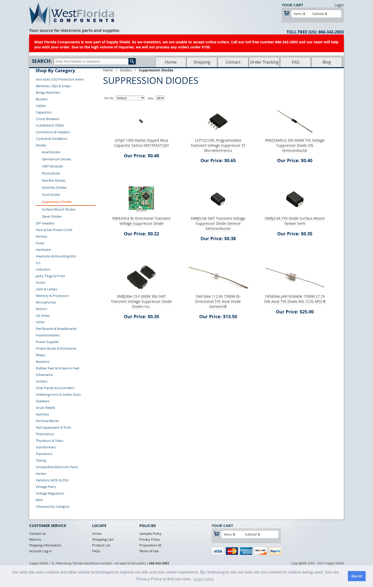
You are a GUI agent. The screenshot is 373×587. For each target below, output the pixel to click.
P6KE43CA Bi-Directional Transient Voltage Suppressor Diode (141, 221)
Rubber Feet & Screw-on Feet (57, 368)
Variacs (41, 473)
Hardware (43, 249)
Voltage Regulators (50, 493)
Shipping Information (45, 545)
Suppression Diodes (57, 201)
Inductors (43, 269)
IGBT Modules (52, 166)
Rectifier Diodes (53, 180)
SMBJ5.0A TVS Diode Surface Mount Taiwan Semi (295, 221)
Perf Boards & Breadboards (56, 328)
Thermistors (45, 434)
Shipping (202, 62)
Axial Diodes (51, 152)
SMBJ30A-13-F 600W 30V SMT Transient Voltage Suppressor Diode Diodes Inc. (141, 301)
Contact (233, 62)
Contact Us (37, 533)
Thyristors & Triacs (49, 440)
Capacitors (44, 112)
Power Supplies (47, 341)
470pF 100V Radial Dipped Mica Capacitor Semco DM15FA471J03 (141, 143)
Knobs (40, 282)
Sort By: (109, 98)
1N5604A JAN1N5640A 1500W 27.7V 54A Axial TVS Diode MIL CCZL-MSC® (295, 299)
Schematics (44, 374)
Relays (40, 355)
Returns (35, 539)
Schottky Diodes (54, 187)
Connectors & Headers (53, 132)
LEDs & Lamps (46, 289)
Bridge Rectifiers (48, 92)
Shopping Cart (103, 539)
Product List (101, 545)
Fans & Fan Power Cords (54, 230)
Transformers (46, 447)
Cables (41, 105)
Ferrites (41, 236)
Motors (41, 309)
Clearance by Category (53, 506)
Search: (42, 61)
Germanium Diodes (56, 159)
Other (40, 322)
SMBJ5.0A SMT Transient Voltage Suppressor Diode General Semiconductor (218, 223)
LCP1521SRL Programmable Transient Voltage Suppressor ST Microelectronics (218, 145)
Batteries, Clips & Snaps (53, 86)
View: (150, 98)
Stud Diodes (51, 194)
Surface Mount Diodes (58, 209)
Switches (42, 414)
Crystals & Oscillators (51, 138)
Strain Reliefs (45, 407)
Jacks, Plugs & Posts (50, 276)
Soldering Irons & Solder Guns (58, 394)
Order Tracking (264, 62)
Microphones (46, 302)
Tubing (41, 460)
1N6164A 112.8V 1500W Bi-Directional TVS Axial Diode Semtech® (218, 301)
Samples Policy (150, 533)
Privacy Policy (149, 539)
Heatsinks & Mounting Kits (56, 256)
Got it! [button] (356, 576)
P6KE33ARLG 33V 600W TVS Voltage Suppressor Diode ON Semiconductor (295, 145)
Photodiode (51, 173)
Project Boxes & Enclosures (56, 348)
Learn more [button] (203, 579)
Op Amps (43, 315)
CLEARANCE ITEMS (50, 125)
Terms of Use (149, 551)
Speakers (42, 401)
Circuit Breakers (47, 119)
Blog (327, 62)
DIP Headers (45, 223)
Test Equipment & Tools (53, 427)
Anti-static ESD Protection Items (60, 79)
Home (171, 62)
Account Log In (40, 551)
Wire (39, 500)
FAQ (295, 62)
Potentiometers (48, 335)
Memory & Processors (52, 295)
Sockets (41, 381)
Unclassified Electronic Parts (57, 467)
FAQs (96, 551)
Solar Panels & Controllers (55, 388)
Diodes (41, 145)
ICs (38, 262)
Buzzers (41, 99)
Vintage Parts (46, 486)
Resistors (42, 361)
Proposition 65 (150, 545)
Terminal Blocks (47, 421)
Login (339, 5)
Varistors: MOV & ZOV (52, 480)
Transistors (44, 453)
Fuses (40, 243)
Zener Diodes (52, 216)
